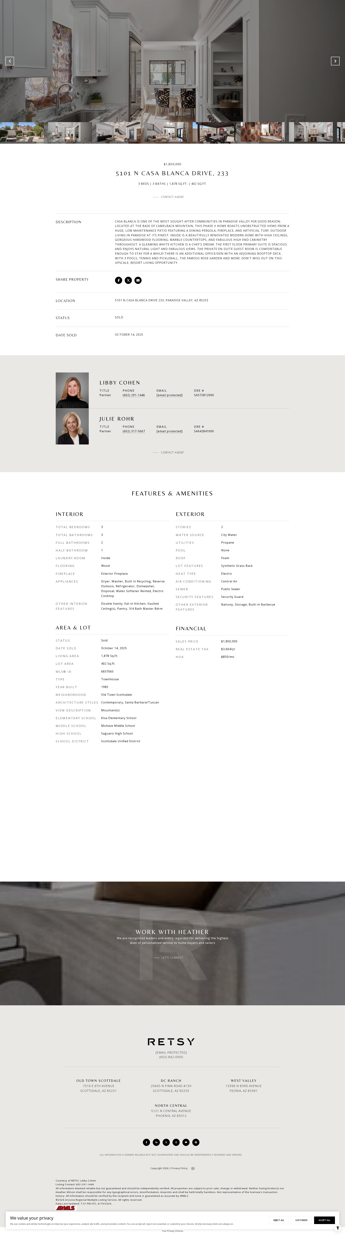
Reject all (278, 1220)
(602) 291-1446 (134, 395)
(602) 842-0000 (171, 1057)
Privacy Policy (179, 1168)
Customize (301, 1220)
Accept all (324, 1220)
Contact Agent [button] (172, 197)
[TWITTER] (166, 1142)
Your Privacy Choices (172, 1230)
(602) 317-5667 (134, 431)
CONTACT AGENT (172, 452)
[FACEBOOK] (146, 1142)
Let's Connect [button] (172, 957)
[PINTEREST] (195, 1142)
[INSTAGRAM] (176, 1142)
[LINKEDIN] (156, 1142)
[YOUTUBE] (186, 1142)
